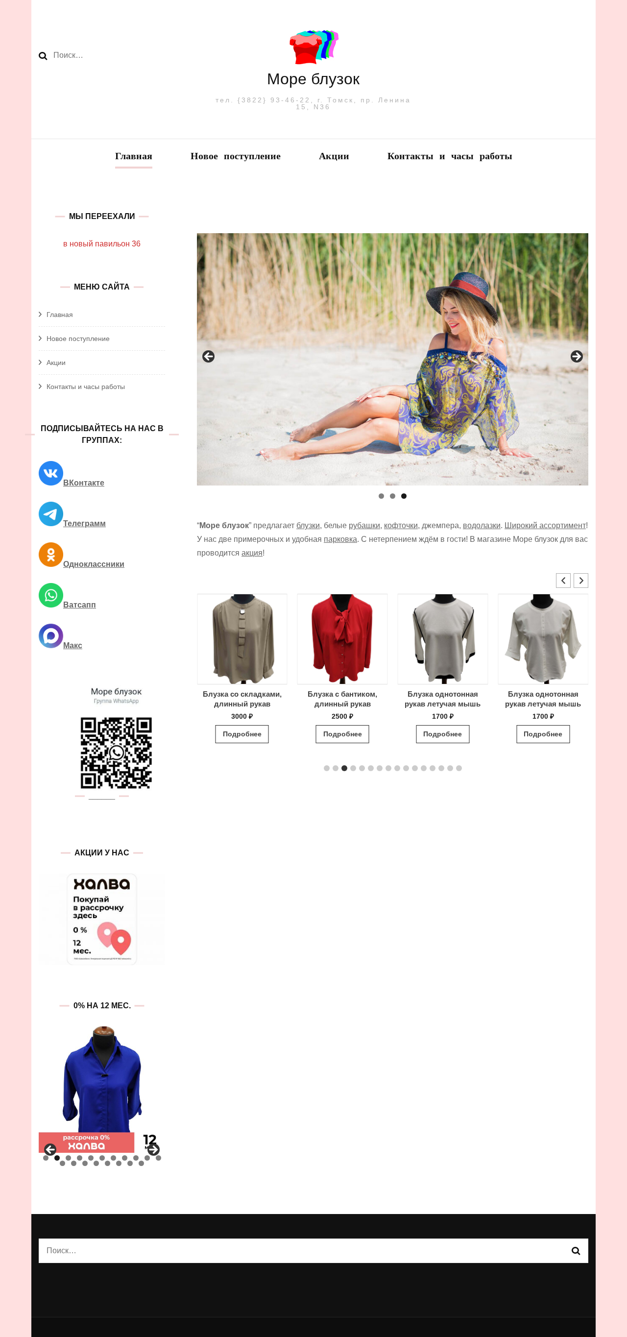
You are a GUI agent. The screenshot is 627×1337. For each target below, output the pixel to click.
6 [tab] (102, 1158)
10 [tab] (147, 1158)
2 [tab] (392, 496)
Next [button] (576, 357)
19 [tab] (141, 1163)
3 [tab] (404, 496)
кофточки (401, 525)
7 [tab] (113, 1158)
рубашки (364, 525)
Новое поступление (236, 157)
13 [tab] (73, 1163)
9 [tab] (136, 1158)
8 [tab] (124, 1158)
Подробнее (255, 734)
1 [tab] (381, 496)
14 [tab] (85, 1163)
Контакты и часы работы (449, 157)
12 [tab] (62, 1163)
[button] (581, 580)
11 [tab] (158, 1158)
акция (252, 553)
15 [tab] (96, 1163)
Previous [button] (209, 357)
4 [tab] (79, 1158)
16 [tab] (107, 1163)
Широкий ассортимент (545, 525)
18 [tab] (130, 1163)
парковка (340, 539)
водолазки (482, 525)
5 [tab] (91, 1158)
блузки (308, 525)
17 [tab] (118, 1163)
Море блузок (313, 79)
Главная (133, 157)
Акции (334, 157)
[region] (392, 359)
